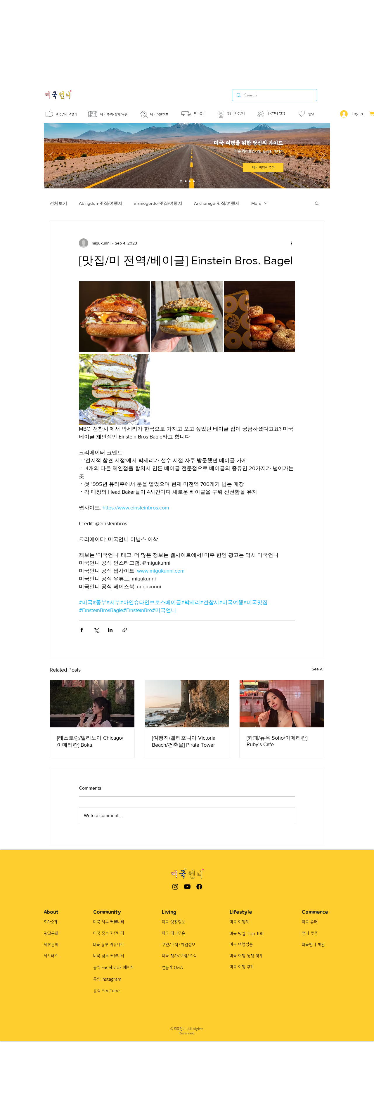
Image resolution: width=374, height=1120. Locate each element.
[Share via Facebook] (81, 630)
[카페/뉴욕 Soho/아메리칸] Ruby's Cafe (277, 741)
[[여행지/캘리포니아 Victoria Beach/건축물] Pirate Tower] (187, 703)
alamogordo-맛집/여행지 (158, 203)
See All (318, 669)
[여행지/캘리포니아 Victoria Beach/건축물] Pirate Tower (183, 741)
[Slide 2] (185, 181)
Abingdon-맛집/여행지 (100, 203)
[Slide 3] (190, 181)
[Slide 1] (181, 181)
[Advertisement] (175, 41)
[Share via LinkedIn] (110, 630)
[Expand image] (114, 316)
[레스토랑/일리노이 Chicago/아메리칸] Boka (90, 741)
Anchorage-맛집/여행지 (217, 203)
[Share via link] (124, 630)
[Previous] (51, 156)
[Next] (323, 156)
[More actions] (291, 243)
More (256, 203)
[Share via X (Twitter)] (96, 630)
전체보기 (58, 203)
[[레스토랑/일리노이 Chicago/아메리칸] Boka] (92, 703)
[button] (317, 203)
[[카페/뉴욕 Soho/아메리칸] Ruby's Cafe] (282, 703)
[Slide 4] (194, 181)
